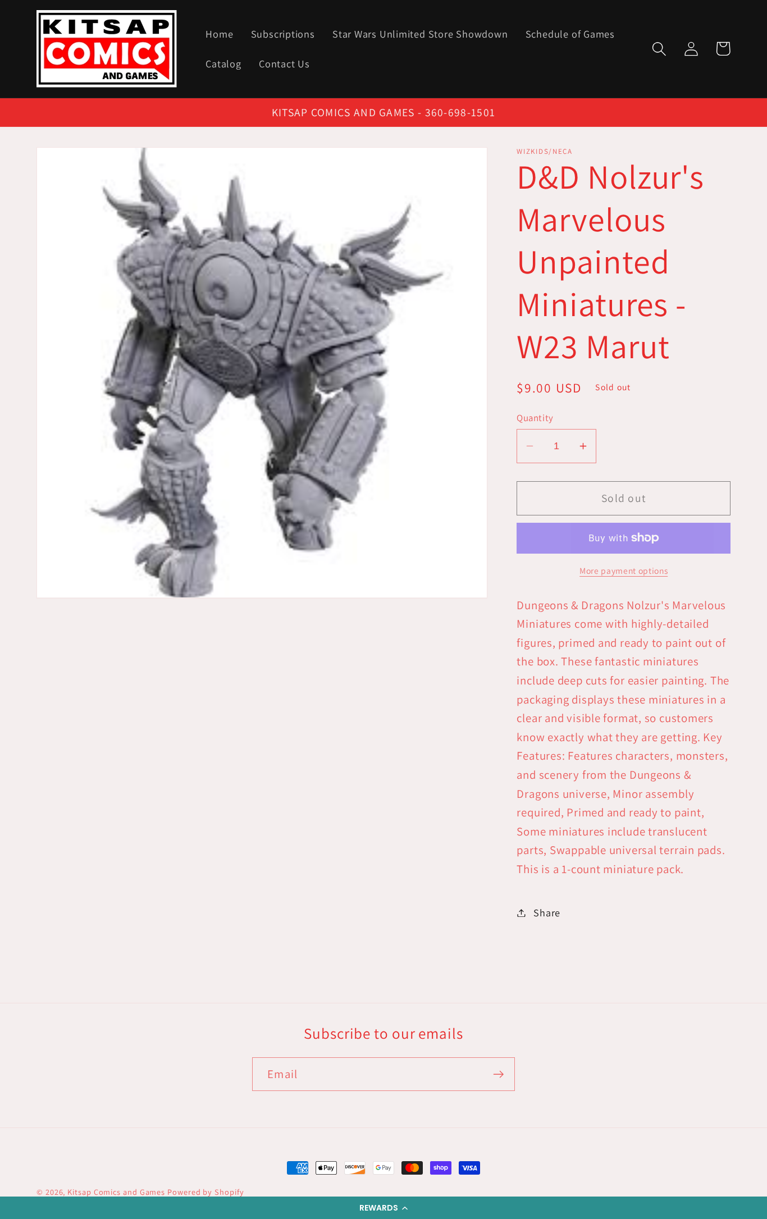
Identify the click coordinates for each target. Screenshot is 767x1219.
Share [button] (546, 912)
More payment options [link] (623, 570)
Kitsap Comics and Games (116, 1191)
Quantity (535, 418)
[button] (383, 1208)
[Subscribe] (498, 1074)
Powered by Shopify (205, 1191)
